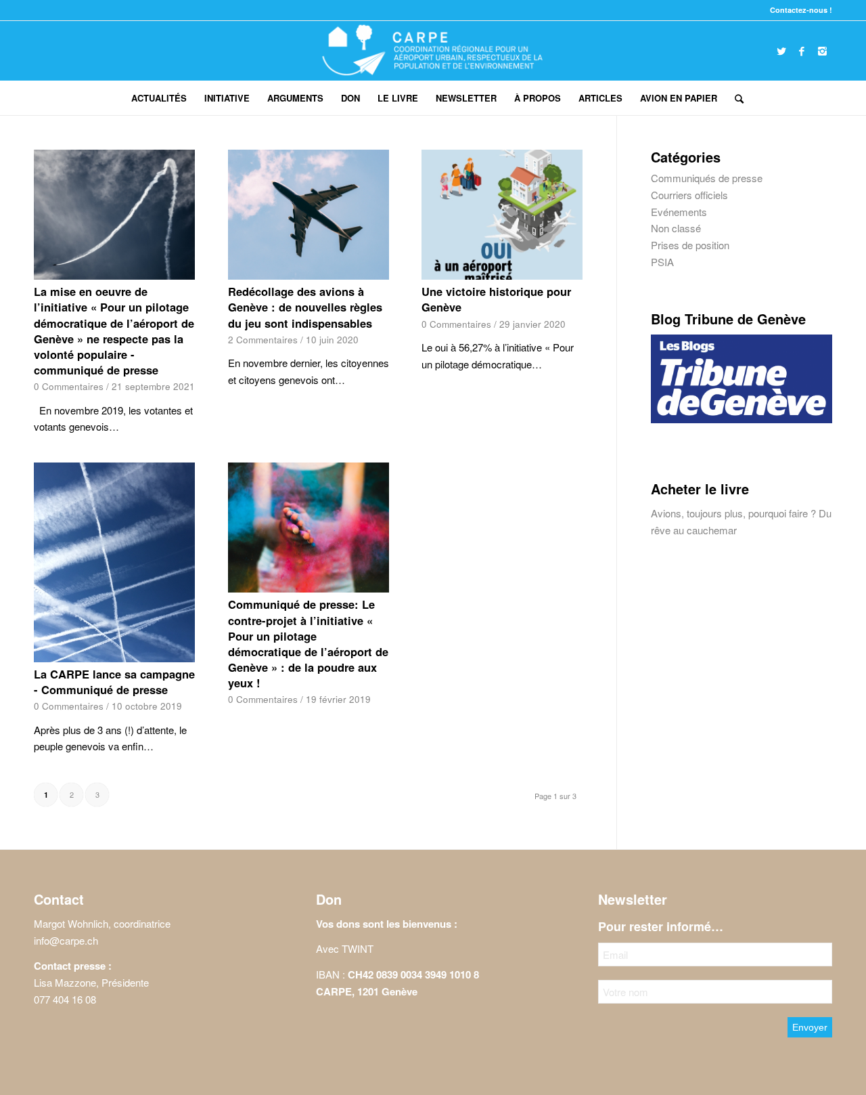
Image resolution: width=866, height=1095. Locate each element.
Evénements (679, 212)
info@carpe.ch (66, 940)
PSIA (662, 262)
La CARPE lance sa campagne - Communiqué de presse (114, 681)
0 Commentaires (69, 386)
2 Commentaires (263, 339)
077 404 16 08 (65, 999)
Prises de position (690, 245)
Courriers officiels (689, 195)
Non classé (676, 228)
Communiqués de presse (706, 178)
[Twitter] (781, 51)
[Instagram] (822, 51)
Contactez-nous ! (801, 10)
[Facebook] (802, 51)
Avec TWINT (344, 948)
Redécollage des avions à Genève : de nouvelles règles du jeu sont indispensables (305, 306)
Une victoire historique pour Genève (496, 299)
